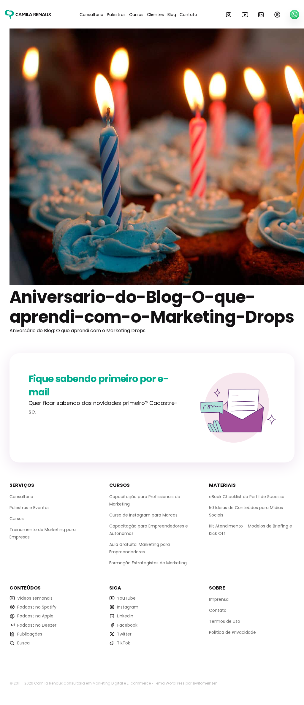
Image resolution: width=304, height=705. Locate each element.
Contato (188, 15)
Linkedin (261, 14)
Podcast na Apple (35, 616)
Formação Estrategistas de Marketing (148, 563)
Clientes (155, 15)
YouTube (244, 14)
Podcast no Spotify (36, 607)
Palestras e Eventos (30, 508)
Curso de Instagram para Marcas (143, 515)
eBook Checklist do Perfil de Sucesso (246, 497)
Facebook (127, 625)
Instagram (228, 14)
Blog (171, 15)
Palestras (116, 15)
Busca (23, 643)
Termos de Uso (224, 621)
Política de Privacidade (232, 632)
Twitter (124, 634)
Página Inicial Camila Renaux (28, 14)
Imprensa (219, 599)
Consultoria (91, 15)
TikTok (123, 643)
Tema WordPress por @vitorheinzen (186, 683)
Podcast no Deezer (36, 625)
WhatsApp (294, 14)
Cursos (136, 15)
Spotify (277, 14)
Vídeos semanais (35, 598)
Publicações (29, 634)
